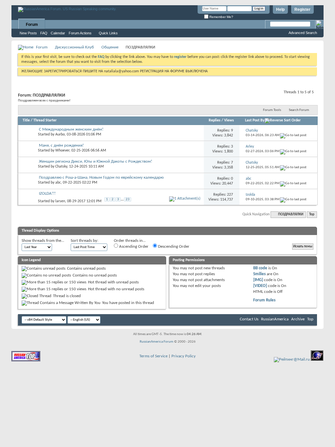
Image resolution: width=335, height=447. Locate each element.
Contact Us (249, 319)
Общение (109, 47)
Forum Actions (80, 33)
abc (58, 183)
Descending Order (173, 246)
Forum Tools (272, 110)
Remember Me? (220, 17)
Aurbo (60, 134)
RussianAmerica (275, 319)
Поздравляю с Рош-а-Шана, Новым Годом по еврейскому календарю (101, 177)
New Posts (28, 33)
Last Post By (255, 120)
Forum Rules (264, 300)
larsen (60, 201)
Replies (214, 120)
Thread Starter (45, 120)
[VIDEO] (260, 286)
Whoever (62, 150)
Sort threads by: (84, 241)
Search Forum (299, 110)
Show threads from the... (43, 241)
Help (280, 9)
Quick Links (108, 33)
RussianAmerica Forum (156, 342)
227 (230, 195)
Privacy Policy (183, 356)
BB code (260, 268)
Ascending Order (133, 246)
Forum (32, 24)
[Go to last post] (293, 135)
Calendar (58, 33)
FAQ (43, 33)
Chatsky (61, 167)
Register (302, 9)
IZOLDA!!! (47, 193)
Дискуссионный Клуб (74, 47)
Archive (298, 319)
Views (229, 120)
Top (311, 214)
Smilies (259, 274)
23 (128, 199)
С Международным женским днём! (71, 129)
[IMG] (258, 280)
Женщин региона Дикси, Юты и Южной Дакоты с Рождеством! (95, 161)
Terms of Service (153, 356)
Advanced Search (303, 33)
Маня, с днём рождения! (61, 145)
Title (26, 120)
